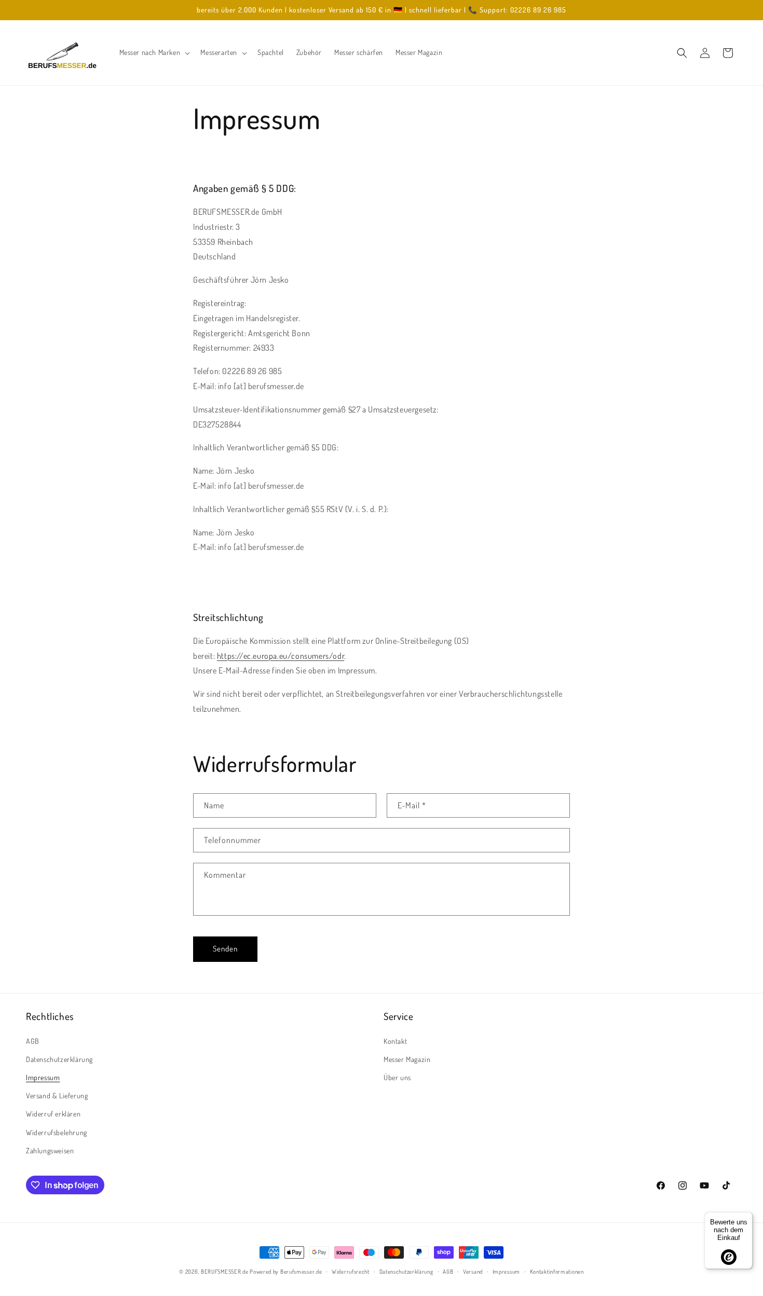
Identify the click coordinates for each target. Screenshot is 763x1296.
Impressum (43, 1077)
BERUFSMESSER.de (225, 1271)
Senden (225, 949)
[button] (154, 52)
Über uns (397, 1077)
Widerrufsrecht (351, 1271)
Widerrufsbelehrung (56, 1131)
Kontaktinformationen (557, 1271)
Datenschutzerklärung (59, 1058)
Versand (473, 1271)
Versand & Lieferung (57, 1095)
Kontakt (395, 1040)
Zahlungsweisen (50, 1150)
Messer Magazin (407, 1058)
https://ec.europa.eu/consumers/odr (280, 656)
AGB (32, 1040)
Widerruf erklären (53, 1113)
